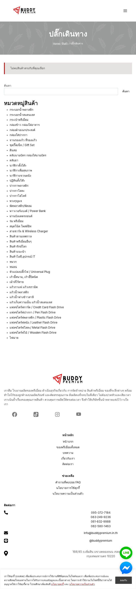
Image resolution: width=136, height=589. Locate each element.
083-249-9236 (101, 517)
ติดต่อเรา (68, 464)
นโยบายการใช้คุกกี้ (68, 488)
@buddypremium (100, 540)
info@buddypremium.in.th (101, 533)
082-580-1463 (101, 526)
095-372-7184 (100, 512)
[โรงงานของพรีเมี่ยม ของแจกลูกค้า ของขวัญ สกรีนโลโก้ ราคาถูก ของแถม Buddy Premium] (24, 10)
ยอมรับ (123, 580)
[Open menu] (127, 11)
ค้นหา (7, 85)
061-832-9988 (101, 521)
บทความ (68, 453)
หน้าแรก (68, 441)
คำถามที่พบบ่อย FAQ (68, 482)
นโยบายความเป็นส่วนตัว (82, 584)
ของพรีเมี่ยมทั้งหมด (68, 447)
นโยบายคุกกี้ (57, 584)
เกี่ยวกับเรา (68, 458)
